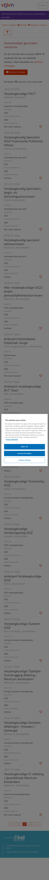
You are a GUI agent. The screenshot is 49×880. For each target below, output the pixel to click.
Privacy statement (12, 439)
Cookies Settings (24, 460)
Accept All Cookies (24, 453)
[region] (24, 440)
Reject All (24, 447)
